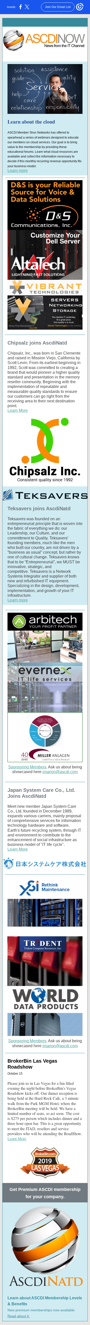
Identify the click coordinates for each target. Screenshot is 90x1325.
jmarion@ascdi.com (60, 772)
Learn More (18, 410)
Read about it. (19, 1316)
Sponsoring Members (27, 767)
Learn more (18, 170)
